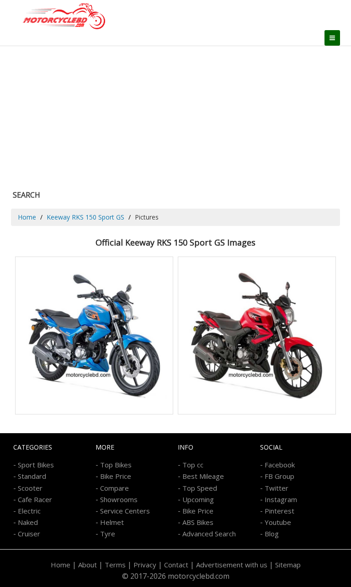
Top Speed (199, 488)
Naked (28, 522)
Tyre (107, 533)
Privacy (144, 564)
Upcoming (198, 499)
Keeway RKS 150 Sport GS (85, 217)
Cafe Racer (35, 499)
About (87, 564)
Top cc (192, 464)
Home (27, 217)
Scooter (30, 488)
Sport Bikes (36, 464)
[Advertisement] (175, 114)
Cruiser (29, 533)
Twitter (276, 488)
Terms (115, 564)
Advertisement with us (231, 564)
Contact (176, 564)
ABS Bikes (197, 522)
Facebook (280, 464)
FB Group (279, 476)
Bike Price (115, 476)
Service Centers (125, 510)
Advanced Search (209, 533)
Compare (114, 488)
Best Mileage (203, 476)
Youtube (278, 522)
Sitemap (288, 564)
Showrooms (119, 499)
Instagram (281, 499)
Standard (32, 476)
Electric (29, 510)
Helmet (112, 522)
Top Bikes (116, 464)
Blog (272, 533)
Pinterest (279, 510)
